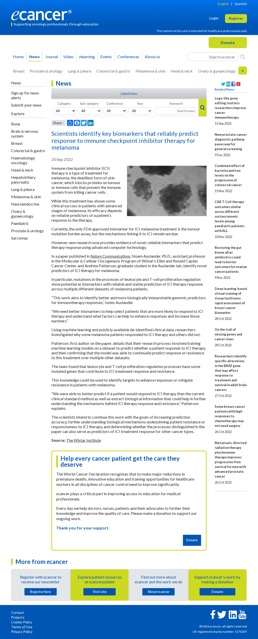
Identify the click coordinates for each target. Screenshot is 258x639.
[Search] (243, 56)
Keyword (176, 104)
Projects (17, 617)
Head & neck (182, 71)
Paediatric (20, 223)
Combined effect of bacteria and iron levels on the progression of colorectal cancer (230, 175)
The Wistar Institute (83, 440)
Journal (51, 56)
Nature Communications (110, 256)
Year (140, 104)
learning (87, 56)
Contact (17, 612)
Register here (40, 592)
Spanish (241, 4)
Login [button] (213, 18)
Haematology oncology (23, 160)
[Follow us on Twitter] (223, 84)
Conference (114, 104)
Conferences (128, 56)
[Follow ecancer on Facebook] (213, 614)
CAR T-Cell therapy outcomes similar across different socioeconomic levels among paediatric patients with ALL (229, 216)
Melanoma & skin (151, 71)
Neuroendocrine (25, 203)
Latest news (129, 93)
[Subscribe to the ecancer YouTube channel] (242, 614)
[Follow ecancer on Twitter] (222, 614)
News (34, 56)
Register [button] (236, 18)
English (223, 4)
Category (64, 104)
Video (68, 56)
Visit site (100, 592)
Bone (15, 123)
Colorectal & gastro (113, 71)
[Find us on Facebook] (233, 84)
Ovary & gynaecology (216, 71)
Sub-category (89, 104)
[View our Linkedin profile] (228, 84)
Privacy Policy (22, 631)
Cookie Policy (21, 622)
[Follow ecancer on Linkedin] (233, 614)
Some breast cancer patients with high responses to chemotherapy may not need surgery (230, 416)
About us (152, 56)
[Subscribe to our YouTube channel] (238, 84)
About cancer (159, 592)
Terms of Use (21, 627)
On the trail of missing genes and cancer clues (228, 334)
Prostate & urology (46, 71)
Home (18, 56)
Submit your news (26, 105)
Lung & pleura (79, 71)
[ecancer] (43, 14)
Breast (19, 71)
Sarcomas (19, 238)
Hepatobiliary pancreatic (23, 179)
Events (106, 56)
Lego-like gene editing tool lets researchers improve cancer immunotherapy (230, 107)
